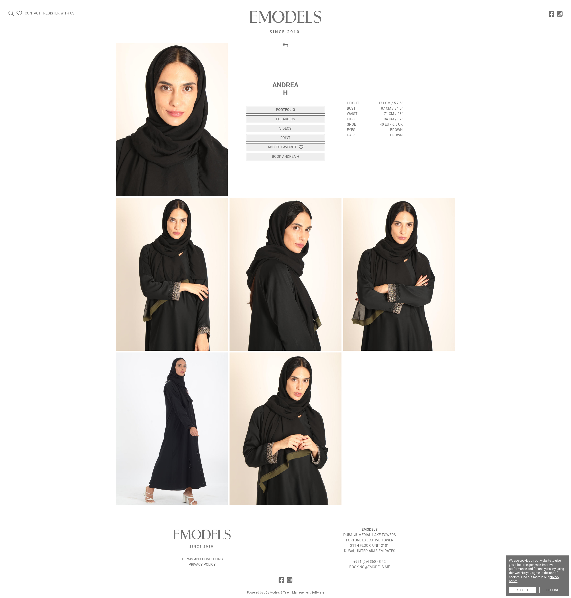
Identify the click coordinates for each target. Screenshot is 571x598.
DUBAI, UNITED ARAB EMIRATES (369, 551)
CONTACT (33, 13)
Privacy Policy (202, 564)
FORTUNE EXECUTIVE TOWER (369, 540)
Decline (552, 590)
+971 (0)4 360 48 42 (370, 561)
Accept (522, 590)
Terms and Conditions (202, 559)
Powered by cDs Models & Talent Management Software (285, 592)
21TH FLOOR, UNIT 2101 (369, 545)
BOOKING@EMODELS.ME (369, 567)
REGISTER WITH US (58, 13)
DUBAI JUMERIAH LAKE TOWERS (369, 535)
